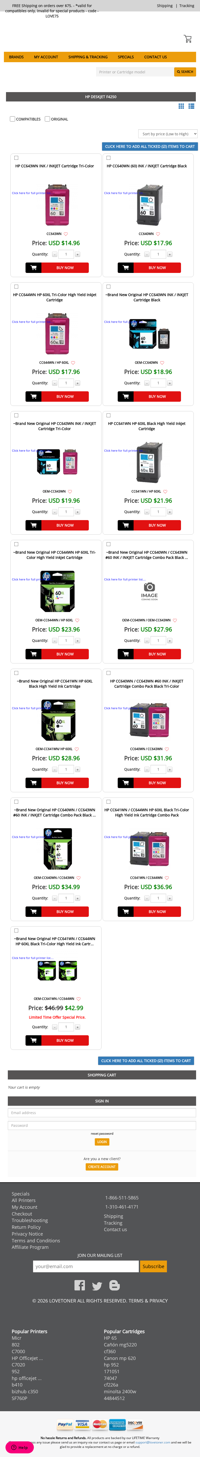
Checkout (22, 1214)
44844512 (114, 1398)
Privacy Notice (27, 1234)
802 (16, 1344)
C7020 (18, 1365)
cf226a (111, 1385)
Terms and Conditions (36, 1240)
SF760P (19, 1398)
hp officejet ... (27, 1378)
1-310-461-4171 (122, 1207)
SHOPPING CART (102, 1074)
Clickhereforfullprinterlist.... (33, 193)
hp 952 (111, 1365)
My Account (46, 56)
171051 (112, 1371)
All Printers (24, 1200)
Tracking (186, 5)
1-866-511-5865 (122, 1197)
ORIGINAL (59, 119)
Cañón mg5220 (120, 1344)
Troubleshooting (30, 1220)
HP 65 (110, 1338)
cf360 (110, 1351)
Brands (16, 56)
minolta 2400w (120, 1391)
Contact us (155, 56)
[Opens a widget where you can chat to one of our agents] (19, 1447)
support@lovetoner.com (152, 1442)
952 (16, 1371)
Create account (102, 1167)
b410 (17, 1385)
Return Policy (26, 1227)
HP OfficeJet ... (27, 1358)
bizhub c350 (25, 1391)
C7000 (18, 1351)
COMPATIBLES (28, 119)
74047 (110, 1378)
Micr (16, 1338)
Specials (126, 56)
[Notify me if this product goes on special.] (66, 233)
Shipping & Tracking (88, 56)
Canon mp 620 (120, 1358)
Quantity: (40, 254)
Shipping (165, 5)
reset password (102, 1133)
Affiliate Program (30, 1247)
